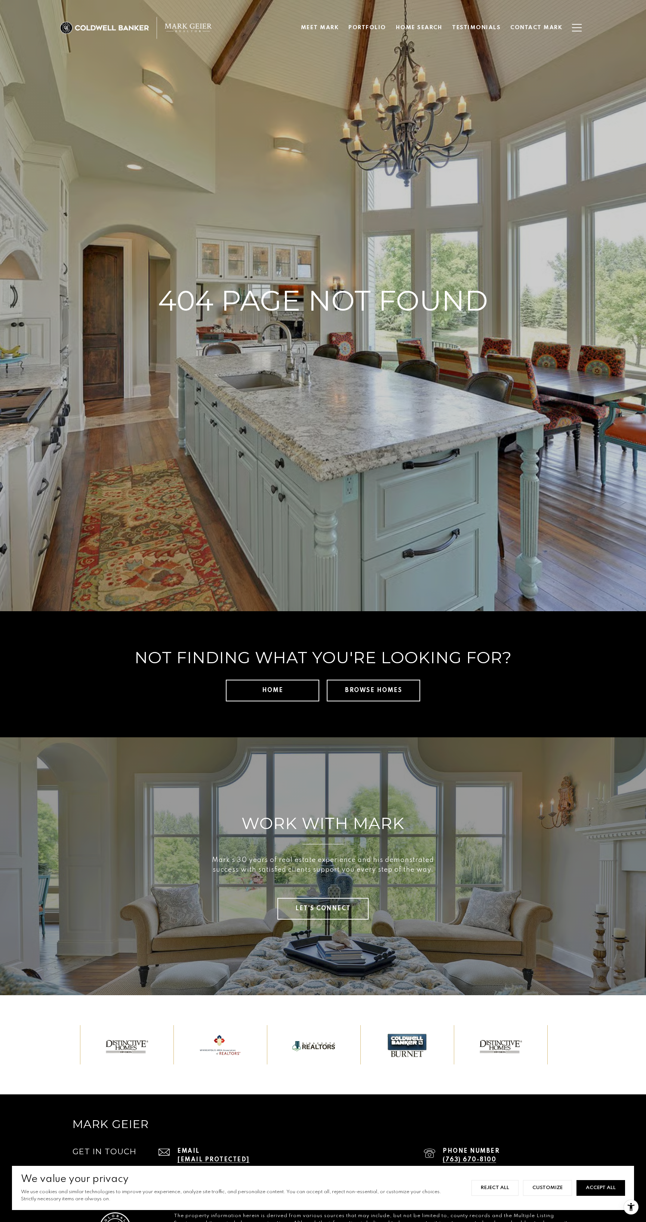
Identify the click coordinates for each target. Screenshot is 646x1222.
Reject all (495, 1187)
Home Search (419, 27)
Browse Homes (373, 691)
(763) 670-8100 (469, 1160)
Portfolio (367, 27)
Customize (547, 1187)
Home (272, 691)
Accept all (601, 1187)
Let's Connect (323, 909)
